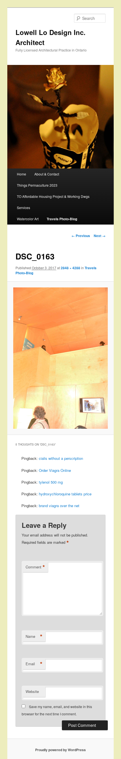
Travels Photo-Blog (62, 218)
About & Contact (46, 174)
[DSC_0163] (60, 358)
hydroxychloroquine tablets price (65, 493)
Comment (35, 567)
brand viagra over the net (59, 505)
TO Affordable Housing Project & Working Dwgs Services (53, 202)
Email (34, 663)
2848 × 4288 (70, 267)
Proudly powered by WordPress (60, 749)
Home (21, 174)
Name (34, 636)
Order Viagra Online (55, 470)
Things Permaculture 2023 (37, 185)
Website (32, 691)
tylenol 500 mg (51, 482)
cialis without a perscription (61, 458)
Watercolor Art (28, 218)
